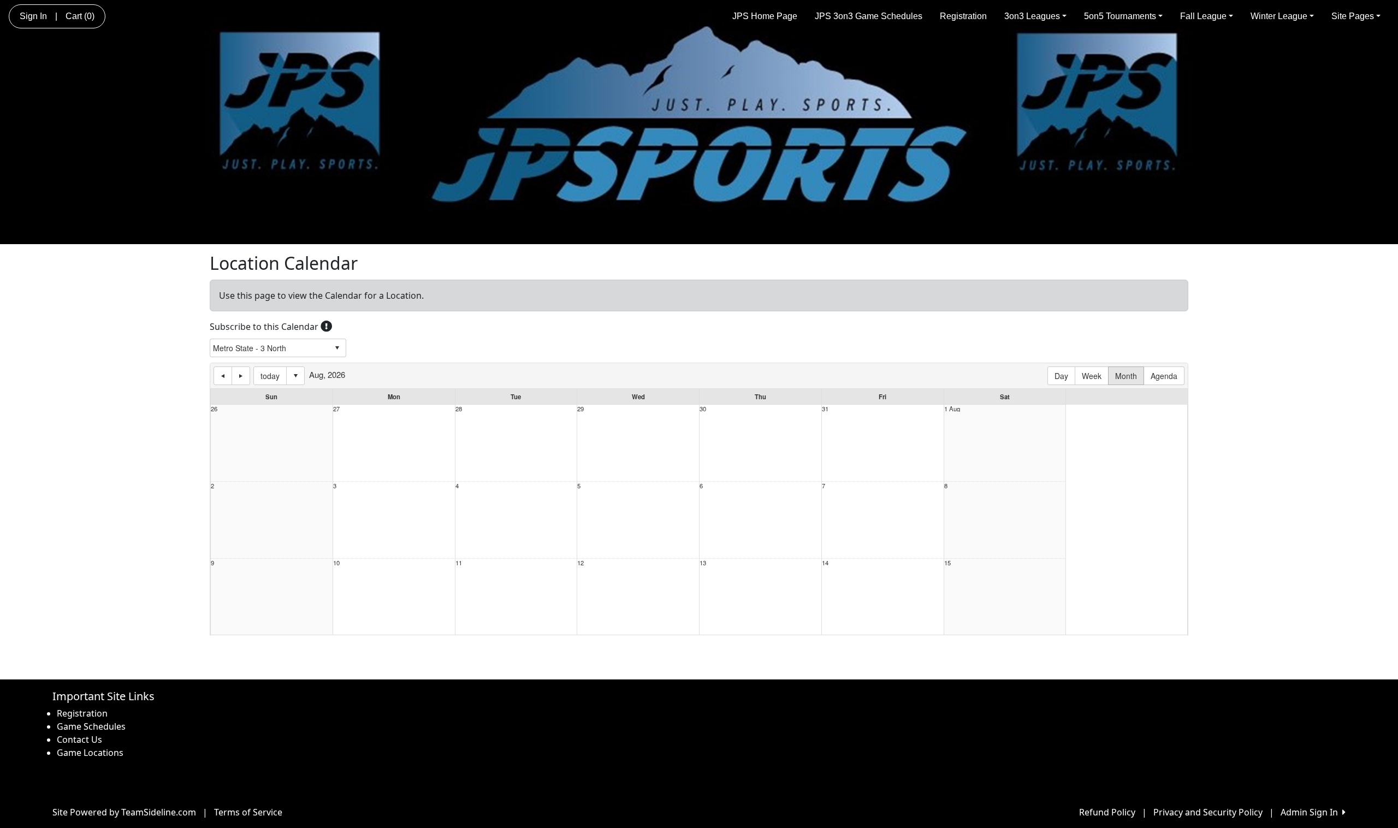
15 (947, 563)
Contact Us (79, 740)
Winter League (1279, 16)
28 (458, 409)
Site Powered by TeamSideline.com (124, 812)
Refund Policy (1107, 812)
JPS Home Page (764, 16)
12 (580, 563)
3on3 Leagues (1032, 16)
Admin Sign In (1311, 812)
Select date (295, 375)
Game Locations (90, 753)
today (270, 375)
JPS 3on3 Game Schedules (868, 16)
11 (458, 563)
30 (703, 409)
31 (825, 409)
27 (336, 409)
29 (580, 409)
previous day (223, 375)
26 (214, 409)
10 (336, 563)
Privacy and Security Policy (1208, 812)
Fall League (1203, 16)
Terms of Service (248, 812)
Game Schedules (91, 726)
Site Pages (1352, 16)
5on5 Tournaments (1120, 16)
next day (241, 375)
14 (825, 563)
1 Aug (952, 409)
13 (703, 563)
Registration (963, 16)
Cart (80, 16)
